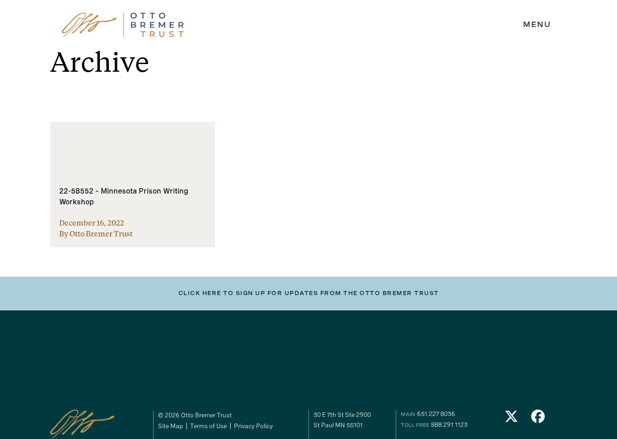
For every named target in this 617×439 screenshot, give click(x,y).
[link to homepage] (123, 25)
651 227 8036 (436, 413)
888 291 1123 (449, 424)
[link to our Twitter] (511, 419)
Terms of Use (208, 426)
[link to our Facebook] (538, 419)
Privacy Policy (253, 426)
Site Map (170, 426)
